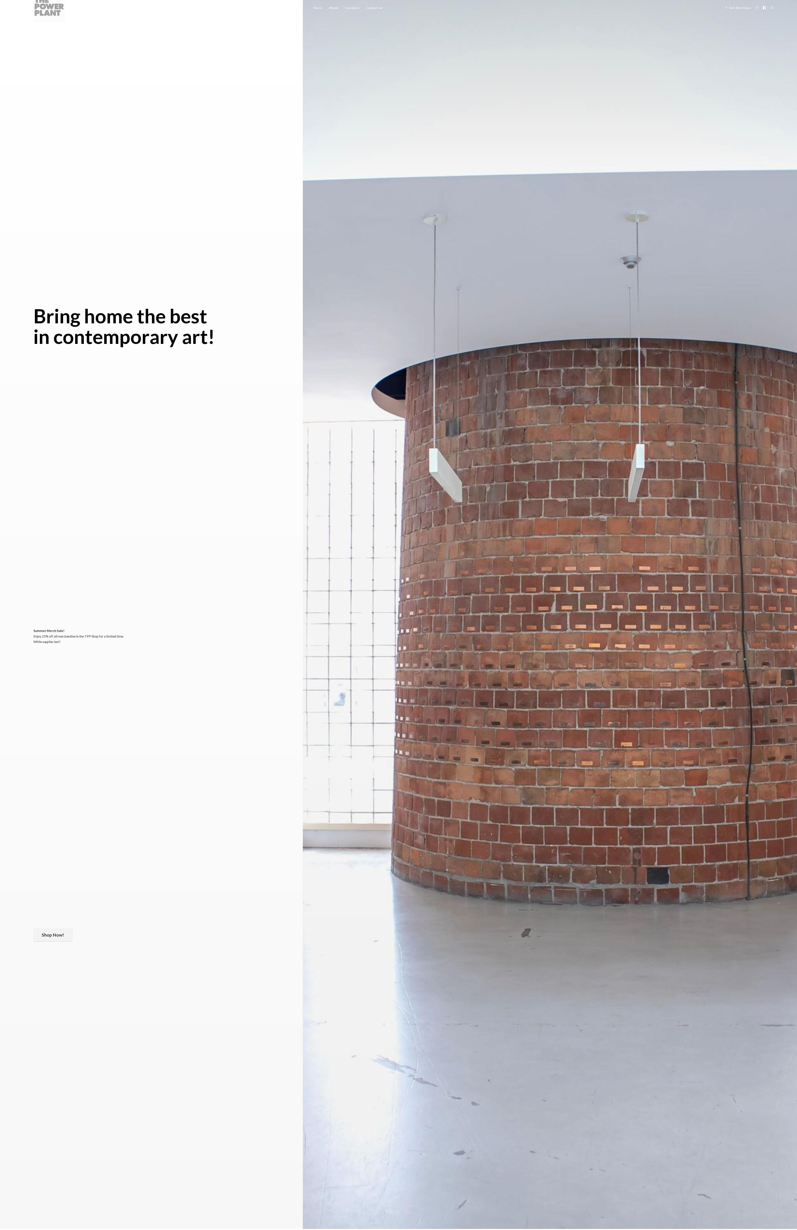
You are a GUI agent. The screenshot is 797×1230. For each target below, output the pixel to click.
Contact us (374, 8)
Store (317, 8)
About (334, 8)
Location (352, 8)
